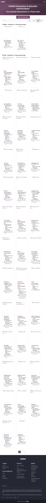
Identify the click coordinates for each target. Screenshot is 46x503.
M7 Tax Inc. (21, 40)
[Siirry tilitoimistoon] (8, 32)
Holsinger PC (35, 163)
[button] (44, 2)
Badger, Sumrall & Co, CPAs (35, 406)
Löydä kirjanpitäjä (20, 474)
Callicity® (20, 434)
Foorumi (4, 468)
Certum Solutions (6, 163)
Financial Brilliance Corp (35, 376)
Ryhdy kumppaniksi (21, 477)
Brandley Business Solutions (20, 132)
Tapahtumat (33, 472)
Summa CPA (21, 345)
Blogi (32, 474)
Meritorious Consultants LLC (7, 253)
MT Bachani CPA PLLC (34, 221)
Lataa (3, 473)
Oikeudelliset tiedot (35, 478)
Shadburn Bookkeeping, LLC (21, 318)
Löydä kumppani (20, 476)
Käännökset (4, 478)
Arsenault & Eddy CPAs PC (35, 104)
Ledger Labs (35, 191)
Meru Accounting (21, 252)
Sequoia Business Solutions (6, 318)
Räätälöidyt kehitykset (21, 470)
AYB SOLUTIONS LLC (21, 72)
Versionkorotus (20, 469)
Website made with (21, 501)
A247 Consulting (21, 405)
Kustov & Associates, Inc (22, 191)
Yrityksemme (33, 465)
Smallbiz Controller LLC (8, 346)
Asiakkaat (33, 476)
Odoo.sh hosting (20, 465)
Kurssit (3, 465)
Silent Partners (35, 316)
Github (3, 475)
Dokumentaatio (5, 467)
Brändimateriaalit (34, 467)
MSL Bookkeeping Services (21, 222)
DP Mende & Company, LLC (22, 163)
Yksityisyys (33, 479)
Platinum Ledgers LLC (7, 282)
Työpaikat (33, 469)
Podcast (33, 473)
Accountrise (7, 104)
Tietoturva (33, 481)
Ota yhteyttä (33, 468)
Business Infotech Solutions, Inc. (8, 436)
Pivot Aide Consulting (34, 252)
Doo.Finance (7, 40)
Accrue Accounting (21, 104)
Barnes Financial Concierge (7, 132)
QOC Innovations (34, 282)
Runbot (3, 476)
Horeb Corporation (7, 191)
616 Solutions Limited (8, 405)
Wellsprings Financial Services (7, 377)
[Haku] (29, 20)
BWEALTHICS (21, 375)
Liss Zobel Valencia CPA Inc (8, 222)
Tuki (18, 467)
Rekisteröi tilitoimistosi (23, 17)
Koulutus (18, 472)
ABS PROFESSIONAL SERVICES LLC (8, 73)
